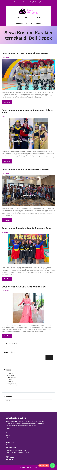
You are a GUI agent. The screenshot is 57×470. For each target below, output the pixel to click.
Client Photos (11, 377)
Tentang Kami (10, 442)
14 (6, 343)
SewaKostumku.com (16, 418)
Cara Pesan (9, 444)
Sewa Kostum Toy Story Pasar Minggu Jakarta (25, 53)
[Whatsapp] (52, 465)
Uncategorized (11, 385)
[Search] (49, 357)
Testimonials (10, 383)
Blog (8, 373)
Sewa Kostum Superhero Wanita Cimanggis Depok (27, 228)
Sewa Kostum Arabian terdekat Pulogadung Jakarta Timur (27, 111)
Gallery (8, 435)
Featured (10, 379)
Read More (7, 102)
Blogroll (9, 375)
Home (7, 432)
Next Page (13, 343)
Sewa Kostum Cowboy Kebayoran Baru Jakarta (25, 169)
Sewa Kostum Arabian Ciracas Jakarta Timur (24, 287)
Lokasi (9, 381)
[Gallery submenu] (32, 17)
